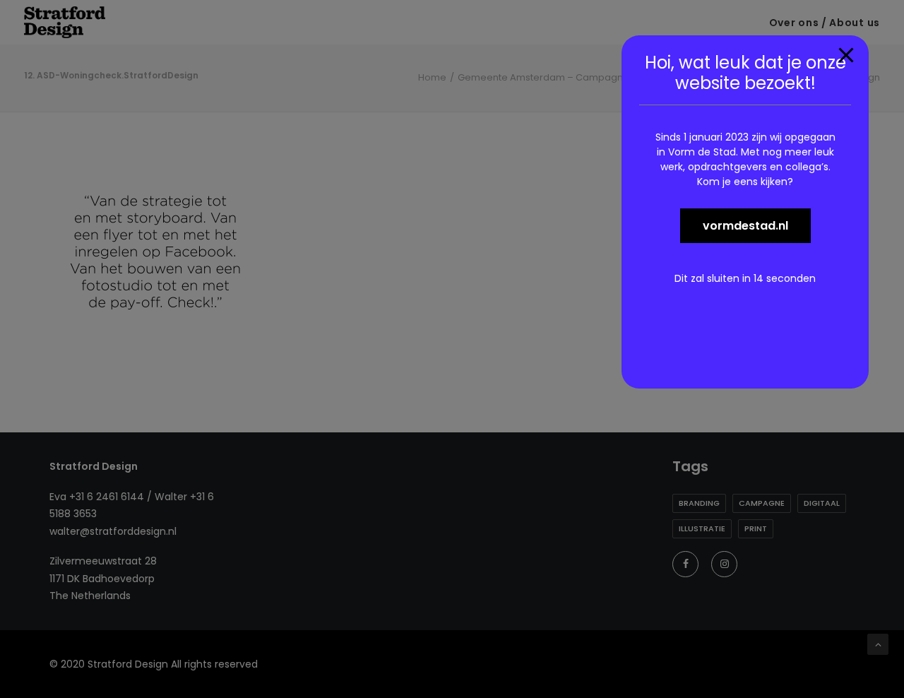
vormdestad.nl (745, 226)
